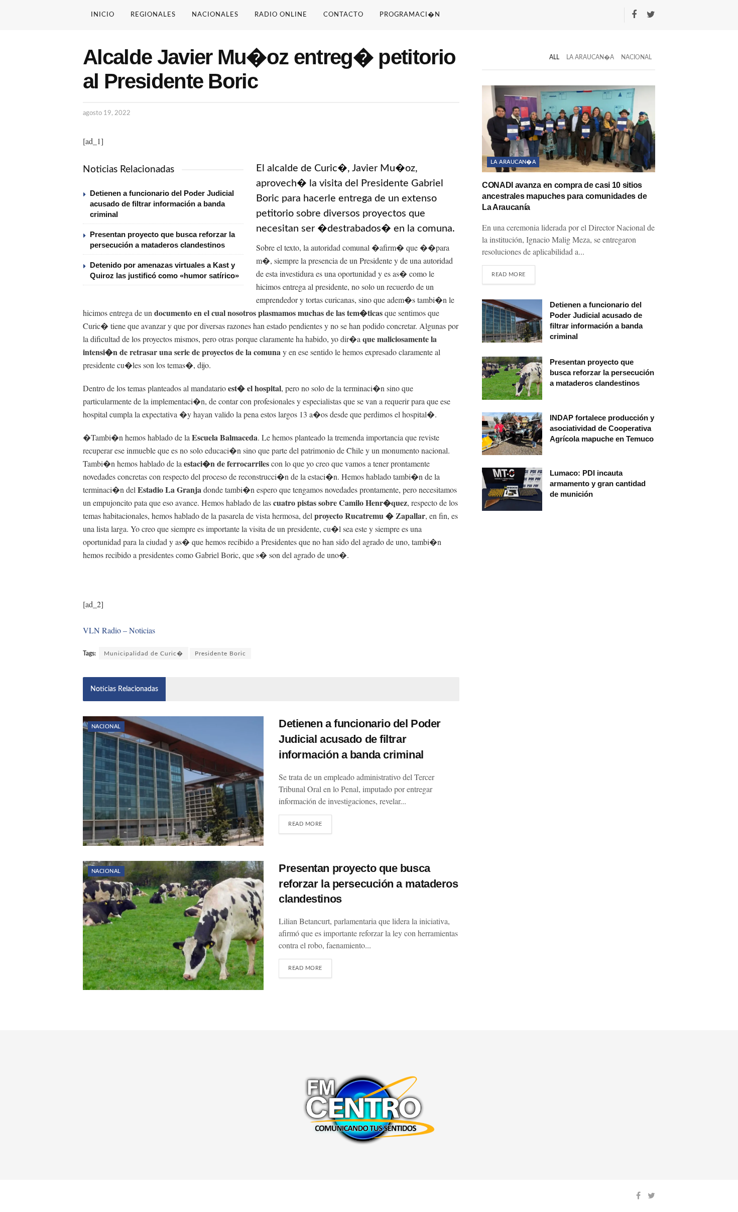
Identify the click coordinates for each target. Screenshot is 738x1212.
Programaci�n (410, 15)
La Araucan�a (590, 57)
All (554, 57)
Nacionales (215, 15)
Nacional (106, 726)
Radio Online (281, 15)
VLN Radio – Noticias (119, 630)
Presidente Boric (220, 653)
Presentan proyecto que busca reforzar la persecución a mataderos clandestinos (368, 884)
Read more (305, 824)
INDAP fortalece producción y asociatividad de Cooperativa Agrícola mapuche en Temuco (602, 428)
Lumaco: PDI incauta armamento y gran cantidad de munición (598, 483)
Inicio (102, 15)
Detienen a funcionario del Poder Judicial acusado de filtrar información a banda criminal (162, 203)
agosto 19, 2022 (107, 113)
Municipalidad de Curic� (143, 653)
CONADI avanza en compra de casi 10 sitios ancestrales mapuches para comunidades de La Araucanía (564, 196)
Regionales (153, 15)
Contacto (343, 15)
